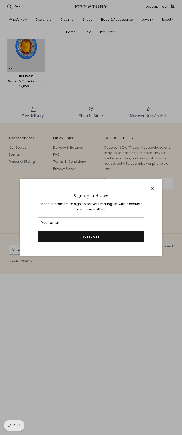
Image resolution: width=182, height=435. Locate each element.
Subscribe (91, 236)
